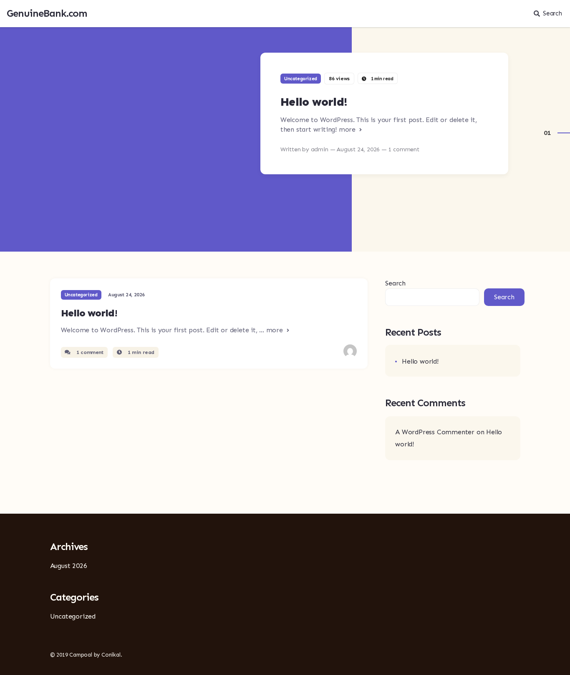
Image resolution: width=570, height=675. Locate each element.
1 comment (89, 352)
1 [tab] (549, 133)
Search (552, 13)
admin (320, 149)
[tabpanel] (285, 126)
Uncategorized (300, 79)
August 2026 (68, 566)
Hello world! (314, 102)
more (348, 129)
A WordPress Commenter (434, 432)
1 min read (140, 352)
